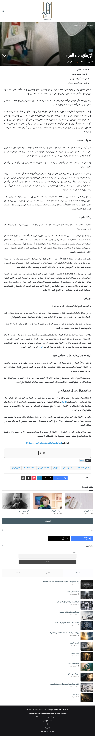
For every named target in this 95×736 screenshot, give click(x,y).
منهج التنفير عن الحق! (73, 674)
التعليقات (48, 521)
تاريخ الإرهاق (15, 468)
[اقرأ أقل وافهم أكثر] (79, 501)
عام (85, 25)
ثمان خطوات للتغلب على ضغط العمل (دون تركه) (44, 443)
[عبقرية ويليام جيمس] (16, 501)
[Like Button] (44, 453)
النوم (41, 347)
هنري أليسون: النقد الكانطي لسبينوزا (69, 612)
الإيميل (74, 553)
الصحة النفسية (28, 468)
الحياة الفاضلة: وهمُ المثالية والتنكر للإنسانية (68, 602)
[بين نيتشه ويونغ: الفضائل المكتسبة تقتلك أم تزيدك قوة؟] (87, 636)
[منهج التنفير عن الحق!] (87, 677)
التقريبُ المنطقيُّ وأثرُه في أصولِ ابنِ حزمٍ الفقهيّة (67, 623)
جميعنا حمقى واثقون (56, 511)
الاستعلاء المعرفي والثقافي (72, 592)
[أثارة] (47, 11)
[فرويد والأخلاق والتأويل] (87, 667)
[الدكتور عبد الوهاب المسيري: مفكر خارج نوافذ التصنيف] (87, 687)
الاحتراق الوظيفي (43, 468)
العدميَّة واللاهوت (74, 643)
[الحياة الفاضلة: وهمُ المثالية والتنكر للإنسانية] (87, 605)
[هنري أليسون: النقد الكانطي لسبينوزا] (87, 615)
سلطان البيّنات (75, 653)
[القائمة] (3, 11)
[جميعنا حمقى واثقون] (47, 501)
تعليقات (17, 573)
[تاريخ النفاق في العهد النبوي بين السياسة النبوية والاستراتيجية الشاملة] (87, 584)
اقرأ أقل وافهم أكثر (88, 511)
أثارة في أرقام (47, 728)
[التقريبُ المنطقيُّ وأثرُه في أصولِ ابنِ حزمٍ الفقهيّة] (87, 625)
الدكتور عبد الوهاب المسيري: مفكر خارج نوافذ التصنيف (64, 684)
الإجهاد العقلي (67, 468)
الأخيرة (78, 573)
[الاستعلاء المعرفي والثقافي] (87, 595)
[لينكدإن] (39, 478)
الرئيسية (89, 25)
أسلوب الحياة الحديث (82, 468)
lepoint (82, 460)
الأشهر (48, 573)
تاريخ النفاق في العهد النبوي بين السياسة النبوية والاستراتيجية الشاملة (61, 582)
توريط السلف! (75, 695)
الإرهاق (64, 402)
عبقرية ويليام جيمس (24, 511)
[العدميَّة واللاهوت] (87, 646)
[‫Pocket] (34, 478)
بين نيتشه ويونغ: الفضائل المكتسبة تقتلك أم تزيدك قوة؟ (64, 633)
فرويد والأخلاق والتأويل (73, 664)
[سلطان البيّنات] (87, 656)
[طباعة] (23, 478)
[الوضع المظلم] (47, 724)
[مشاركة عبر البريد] (28, 478)
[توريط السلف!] (87, 697)
